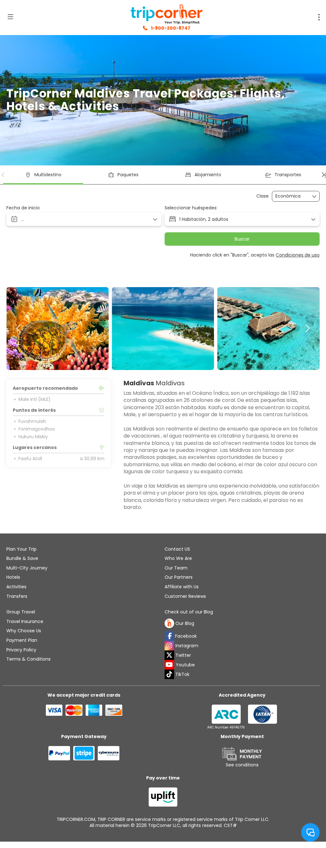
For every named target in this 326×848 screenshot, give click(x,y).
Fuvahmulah (32, 421)
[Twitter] (169, 655)
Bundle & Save (22, 558)
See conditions (242, 765)
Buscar (242, 239)
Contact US (177, 549)
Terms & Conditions (28, 659)
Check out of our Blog (189, 612)
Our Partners (179, 577)
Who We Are (178, 558)
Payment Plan (21, 640)
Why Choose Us (23, 630)
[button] (3, 174)
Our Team (176, 568)
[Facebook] (169, 636)
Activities (16, 586)
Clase (262, 196)
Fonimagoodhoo (36, 429)
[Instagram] (169, 645)
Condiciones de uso (298, 255)
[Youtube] (169, 665)
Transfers (16, 596)
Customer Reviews (185, 596)
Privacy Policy (21, 650)
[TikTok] (169, 674)
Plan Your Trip (21, 549)
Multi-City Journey (26, 568)
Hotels (13, 577)
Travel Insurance (24, 621)
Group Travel (20, 612)
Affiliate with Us (182, 586)
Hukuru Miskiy (33, 436)
